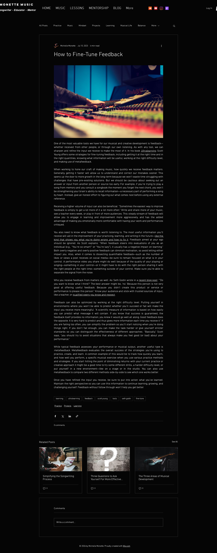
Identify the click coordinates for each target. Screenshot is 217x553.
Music (70, 25)
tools (115, 398)
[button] (174, 26)
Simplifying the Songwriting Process (58, 478)
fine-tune (140, 398)
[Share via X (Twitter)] (62, 416)
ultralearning (74, 398)
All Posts (43, 25)
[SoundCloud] (150, 8)
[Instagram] (161, 8)
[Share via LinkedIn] (69, 416)
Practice (57, 25)
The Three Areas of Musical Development (154, 478)
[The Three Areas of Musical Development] (156, 459)
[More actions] (161, 46)
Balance (142, 25)
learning (59, 398)
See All (175, 442)
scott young (103, 398)
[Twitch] (167, 8)
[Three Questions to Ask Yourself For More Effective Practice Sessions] (108, 459)
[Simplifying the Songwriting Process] (60, 459)
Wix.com (126, 546)
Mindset (82, 25)
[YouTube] (155, 8)
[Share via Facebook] (55, 416)
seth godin (126, 398)
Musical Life (126, 25)
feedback (89, 398)
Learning (110, 25)
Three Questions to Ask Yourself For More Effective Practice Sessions (106, 478)
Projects (96, 25)
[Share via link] (77, 416)
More (153, 25)
